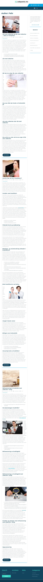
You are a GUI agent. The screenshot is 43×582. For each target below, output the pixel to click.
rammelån (24, 510)
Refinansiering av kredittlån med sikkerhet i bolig (35, 48)
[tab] (34, 8)
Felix (11, 37)
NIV (34, 24)
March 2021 (14, 572)
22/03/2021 (6, 37)
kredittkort (34, 572)
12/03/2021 (6, 391)
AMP (38, 24)
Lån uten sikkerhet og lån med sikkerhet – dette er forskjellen (34, 36)
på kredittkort (21, 207)
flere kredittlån (12, 468)
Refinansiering (34, 576)
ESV (32, 24)
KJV (36, 24)
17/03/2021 (6, 179)
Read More (7, 155)
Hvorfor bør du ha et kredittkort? (12, 178)
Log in (23, 572)
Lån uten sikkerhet (35, 574)
